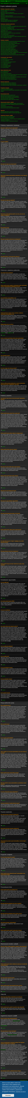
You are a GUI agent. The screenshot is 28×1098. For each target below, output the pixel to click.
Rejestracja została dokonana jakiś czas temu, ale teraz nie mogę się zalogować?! (13, 17)
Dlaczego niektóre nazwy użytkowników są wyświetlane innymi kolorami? (13, 76)
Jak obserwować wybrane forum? (7, 106)
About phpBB (3, 1025)
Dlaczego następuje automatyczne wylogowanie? (9, 20)
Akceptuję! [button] (8, 1095)
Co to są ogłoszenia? (4, 64)
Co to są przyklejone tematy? (6, 65)
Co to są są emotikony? (5, 60)
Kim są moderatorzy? (4, 72)
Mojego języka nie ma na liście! (6, 31)
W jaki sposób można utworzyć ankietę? (8, 44)
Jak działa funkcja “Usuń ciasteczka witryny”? (9, 21)
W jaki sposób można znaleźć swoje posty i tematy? (10, 99)
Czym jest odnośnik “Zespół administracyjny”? (9, 79)
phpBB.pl (2, 332)
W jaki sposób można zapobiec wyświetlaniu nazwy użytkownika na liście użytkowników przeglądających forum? (13, 27)
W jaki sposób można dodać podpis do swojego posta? (10, 43)
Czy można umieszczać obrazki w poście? (8, 61)
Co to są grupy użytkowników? (6, 73)
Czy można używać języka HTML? (7, 59)
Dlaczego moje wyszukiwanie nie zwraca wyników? (10, 96)
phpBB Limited (16, 1020)
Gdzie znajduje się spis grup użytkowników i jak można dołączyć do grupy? (14, 74)
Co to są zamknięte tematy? (5, 66)
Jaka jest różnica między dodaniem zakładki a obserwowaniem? (12, 103)
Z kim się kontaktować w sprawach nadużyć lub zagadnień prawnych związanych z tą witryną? (13, 119)
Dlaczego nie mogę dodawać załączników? (8, 49)
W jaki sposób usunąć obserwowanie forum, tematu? (10, 107)
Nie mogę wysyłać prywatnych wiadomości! (8, 82)
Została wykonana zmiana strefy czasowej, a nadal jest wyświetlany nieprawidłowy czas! (12, 30)
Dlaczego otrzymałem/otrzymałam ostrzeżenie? (9, 50)
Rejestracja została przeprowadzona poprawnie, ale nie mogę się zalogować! (12, 14)
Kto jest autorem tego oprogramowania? (8, 116)
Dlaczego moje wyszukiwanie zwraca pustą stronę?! (10, 97)
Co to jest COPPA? (4, 11)
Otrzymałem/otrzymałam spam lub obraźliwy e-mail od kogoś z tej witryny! (14, 85)
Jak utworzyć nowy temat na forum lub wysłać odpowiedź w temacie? (13, 41)
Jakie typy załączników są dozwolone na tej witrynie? (10, 111)
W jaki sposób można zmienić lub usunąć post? (9, 42)
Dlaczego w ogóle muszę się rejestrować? (8, 10)
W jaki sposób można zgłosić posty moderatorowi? (9, 51)
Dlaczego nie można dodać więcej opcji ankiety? (9, 45)
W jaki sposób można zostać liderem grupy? (8, 75)
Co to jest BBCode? (4, 58)
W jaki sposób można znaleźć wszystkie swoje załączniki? (11, 112)
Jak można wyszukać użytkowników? (7, 98)
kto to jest (2, 1049)
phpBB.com (10, 332)
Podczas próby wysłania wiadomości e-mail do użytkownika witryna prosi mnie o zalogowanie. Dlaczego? (13, 37)
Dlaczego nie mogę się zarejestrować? (7, 12)
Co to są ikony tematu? (5, 67)
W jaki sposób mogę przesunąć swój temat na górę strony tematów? (13, 54)
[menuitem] (3, 1)
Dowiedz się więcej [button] (21, 1091)
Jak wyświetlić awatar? (5, 34)
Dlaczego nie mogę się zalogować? (7, 15)
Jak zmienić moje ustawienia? (6, 25)
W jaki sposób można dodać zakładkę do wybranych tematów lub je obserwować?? (12, 105)
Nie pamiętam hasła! (4, 19)
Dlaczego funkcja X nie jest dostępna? (7, 117)
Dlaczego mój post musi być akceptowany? (8, 53)
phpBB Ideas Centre (12, 1034)
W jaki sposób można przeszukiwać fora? (8, 95)
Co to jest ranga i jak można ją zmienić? (8, 35)
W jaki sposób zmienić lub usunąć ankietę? (8, 46)
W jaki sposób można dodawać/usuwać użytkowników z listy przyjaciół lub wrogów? (14, 91)
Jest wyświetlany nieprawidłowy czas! (7, 28)
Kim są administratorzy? (5, 71)
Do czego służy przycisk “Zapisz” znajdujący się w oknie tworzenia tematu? (14, 52)
